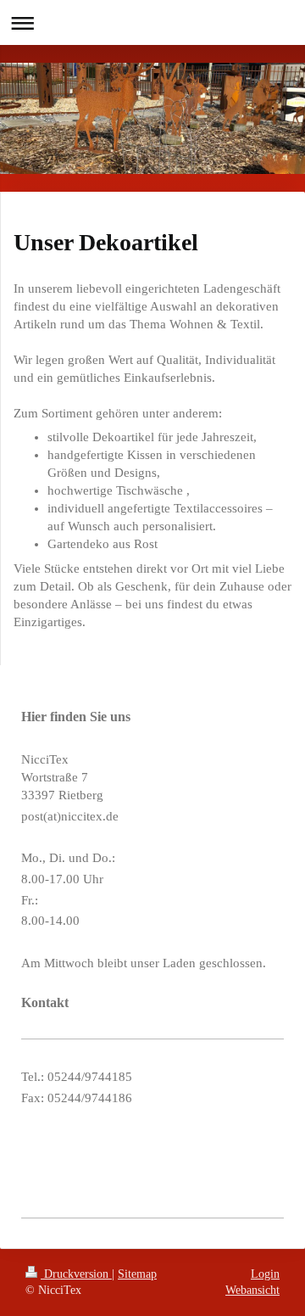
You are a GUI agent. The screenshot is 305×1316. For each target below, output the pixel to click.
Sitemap (137, 1274)
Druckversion (76, 1274)
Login (265, 1274)
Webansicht (252, 1290)
